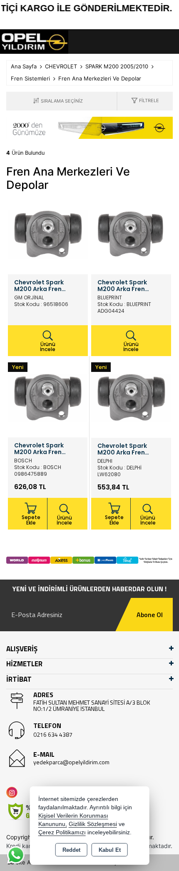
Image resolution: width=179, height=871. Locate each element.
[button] (145, 101)
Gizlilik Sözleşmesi (93, 824)
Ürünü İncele (47, 347)
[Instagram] (13, 792)
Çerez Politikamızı (62, 832)
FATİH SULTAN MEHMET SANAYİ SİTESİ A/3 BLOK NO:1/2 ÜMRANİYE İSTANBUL (91, 705)
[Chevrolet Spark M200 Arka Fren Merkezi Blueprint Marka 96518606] (131, 233)
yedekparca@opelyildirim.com (71, 762)
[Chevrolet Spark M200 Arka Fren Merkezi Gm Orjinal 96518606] (48, 233)
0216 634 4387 (52, 734)
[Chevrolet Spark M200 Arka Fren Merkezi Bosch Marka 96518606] (47, 397)
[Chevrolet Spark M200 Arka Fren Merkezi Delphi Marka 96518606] (131, 397)
